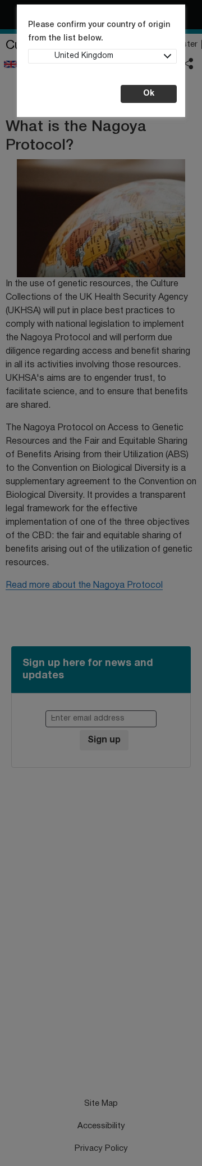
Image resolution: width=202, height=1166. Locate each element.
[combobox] (102, 56)
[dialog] (101, 583)
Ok (148, 93)
